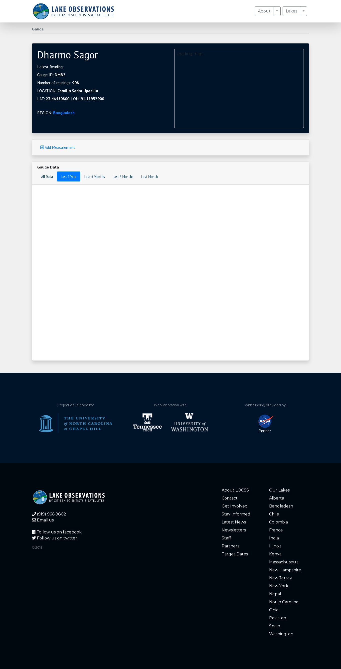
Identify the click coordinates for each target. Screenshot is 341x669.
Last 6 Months (94, 176)
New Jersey (280, 578)
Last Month (149, 176)
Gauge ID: (51, 74)
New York (278, 586)
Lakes (291, 11)
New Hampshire (285, 570)
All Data (47, 176)
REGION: (56, 112)
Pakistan (277, 618)
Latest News (234, 522)
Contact (230, 498)
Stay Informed (236, 514)
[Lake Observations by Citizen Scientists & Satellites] (73, 11)
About (264, 11)
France (276, 530)
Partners (230, 546)
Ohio (274, 610)
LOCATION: (67, 90)
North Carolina (283, 602)
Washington (281, 634)
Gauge (38, 28)
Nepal (275, 594)
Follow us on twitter (56, 538)
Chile (274, 514)
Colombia (278, 522)
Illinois (275, 546)
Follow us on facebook (58, 532)
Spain (274, 626)
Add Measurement (59, 147)
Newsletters (234, 530)
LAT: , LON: (70, 98)
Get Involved (235, 506)
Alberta (276, 498)
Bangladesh (64, 112)
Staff (226, 538)
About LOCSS (235, 490)
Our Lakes (279, 490)
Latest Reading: (50, 66)
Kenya (275, 554)
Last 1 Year (68, 176)
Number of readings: (58, 82)
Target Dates (235, 554)
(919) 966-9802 (51, 514)
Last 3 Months (123, 176)
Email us (45, 520)
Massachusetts (283, 562)
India (274, 538)
